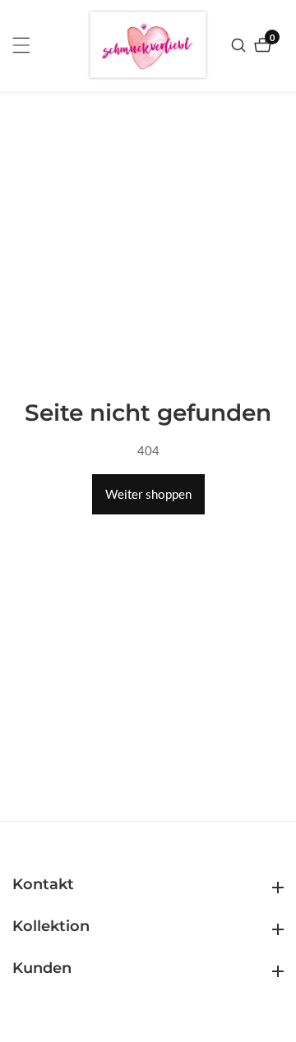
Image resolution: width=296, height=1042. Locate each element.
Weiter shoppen (148, 493)
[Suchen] (240, 45)
